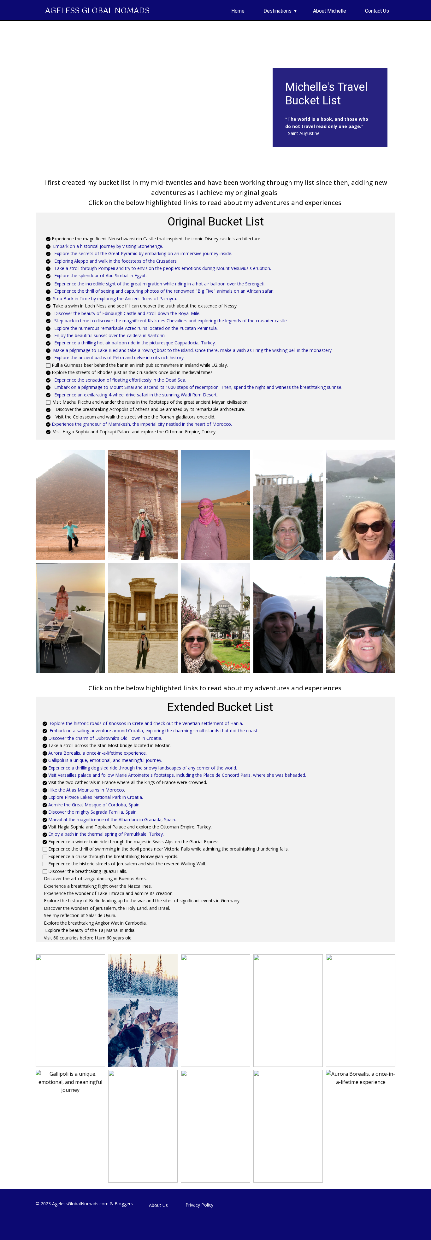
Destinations (277, 11)
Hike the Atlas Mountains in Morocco (86, 790)
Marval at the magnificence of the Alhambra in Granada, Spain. (112, 819)
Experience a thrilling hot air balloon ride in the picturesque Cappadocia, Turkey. (135, 343)
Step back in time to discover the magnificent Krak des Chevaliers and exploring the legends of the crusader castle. (171, 321)
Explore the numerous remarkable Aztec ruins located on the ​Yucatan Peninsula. (136, 328)
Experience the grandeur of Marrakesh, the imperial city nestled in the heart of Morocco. (142, 424)
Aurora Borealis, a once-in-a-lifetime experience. (97, 753)
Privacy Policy (199, 1205)
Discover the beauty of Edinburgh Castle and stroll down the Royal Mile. (127, 313)
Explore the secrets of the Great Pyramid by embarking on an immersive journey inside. (143, 253)
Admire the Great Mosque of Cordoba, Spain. (94, 805)
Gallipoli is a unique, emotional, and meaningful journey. (105, 760)
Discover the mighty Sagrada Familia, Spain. (93, 812)
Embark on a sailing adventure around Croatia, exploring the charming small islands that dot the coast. (153, 731)
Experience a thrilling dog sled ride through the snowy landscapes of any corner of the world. (142, 768)
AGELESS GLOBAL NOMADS (97, 11)
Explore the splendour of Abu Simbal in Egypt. (100, 275)
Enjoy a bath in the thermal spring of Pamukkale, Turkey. (106, 834)
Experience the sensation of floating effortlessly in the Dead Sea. (120, 380)
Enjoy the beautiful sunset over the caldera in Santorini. (110, 335)
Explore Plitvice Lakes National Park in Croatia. (95, 797)
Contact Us (377, 11)
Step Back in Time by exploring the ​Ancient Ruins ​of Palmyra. (115, 298)
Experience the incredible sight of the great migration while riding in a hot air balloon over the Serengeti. (159, 284)
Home (238, 11)
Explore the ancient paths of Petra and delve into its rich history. (119, 357)
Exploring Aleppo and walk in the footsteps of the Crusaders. (116, 261)
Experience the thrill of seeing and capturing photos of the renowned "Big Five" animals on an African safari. (164, 291)
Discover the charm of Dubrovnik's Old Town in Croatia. (105, 738)
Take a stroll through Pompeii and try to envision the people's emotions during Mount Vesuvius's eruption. (162, 268)
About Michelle (329, 11)
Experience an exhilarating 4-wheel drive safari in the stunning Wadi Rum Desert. (136, 395)
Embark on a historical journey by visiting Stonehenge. (108, 246)
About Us (158, 1205)
